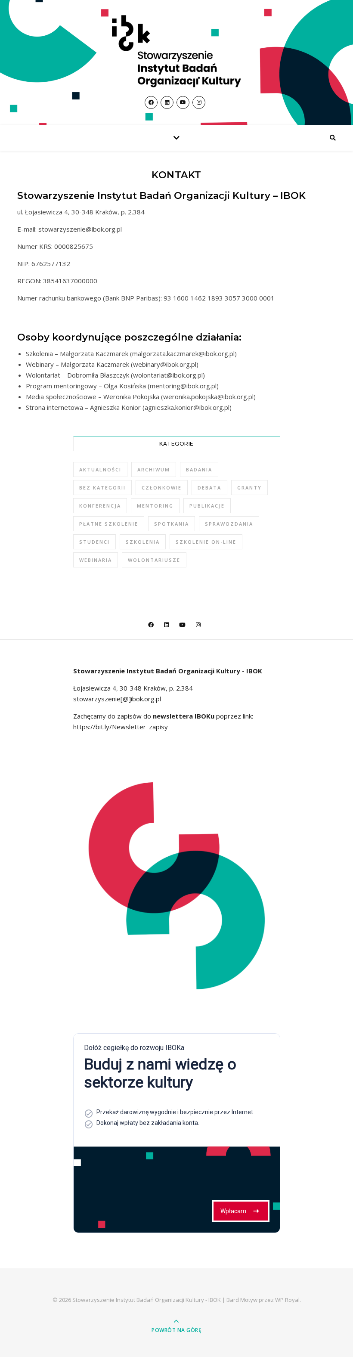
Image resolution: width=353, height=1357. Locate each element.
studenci (94, 542)
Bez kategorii (102, 487)
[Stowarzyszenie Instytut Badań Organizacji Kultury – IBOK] (176, 51)
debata (209, 487)
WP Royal (287, 1300)
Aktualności (100, 469)
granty (249, 487)
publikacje (207, 505)
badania (199, 469)
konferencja (100, 505)
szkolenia (143, 542)
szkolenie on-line (206, 542)
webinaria (95, 560)
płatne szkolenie (108, 523)
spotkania (171, 523)
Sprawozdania (229, 523)
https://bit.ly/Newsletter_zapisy (120, 726)
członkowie (162, 487)
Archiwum (153, 469)
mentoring (155, 505)
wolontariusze (154, 560)
